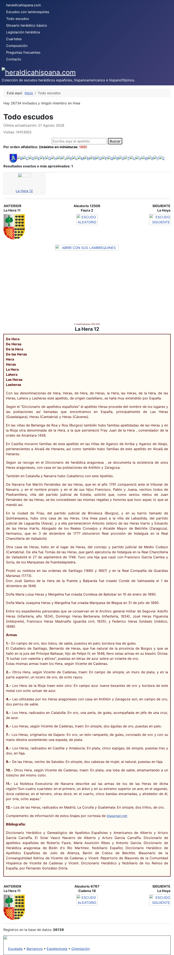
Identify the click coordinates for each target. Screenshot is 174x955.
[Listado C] (25, 158)
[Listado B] (19, 158)
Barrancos (35, 949)
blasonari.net (117, 816)
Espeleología (57, 949)
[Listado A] (13, 158)
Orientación (80, 949)
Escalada (15, 949)
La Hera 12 (24, 191)
